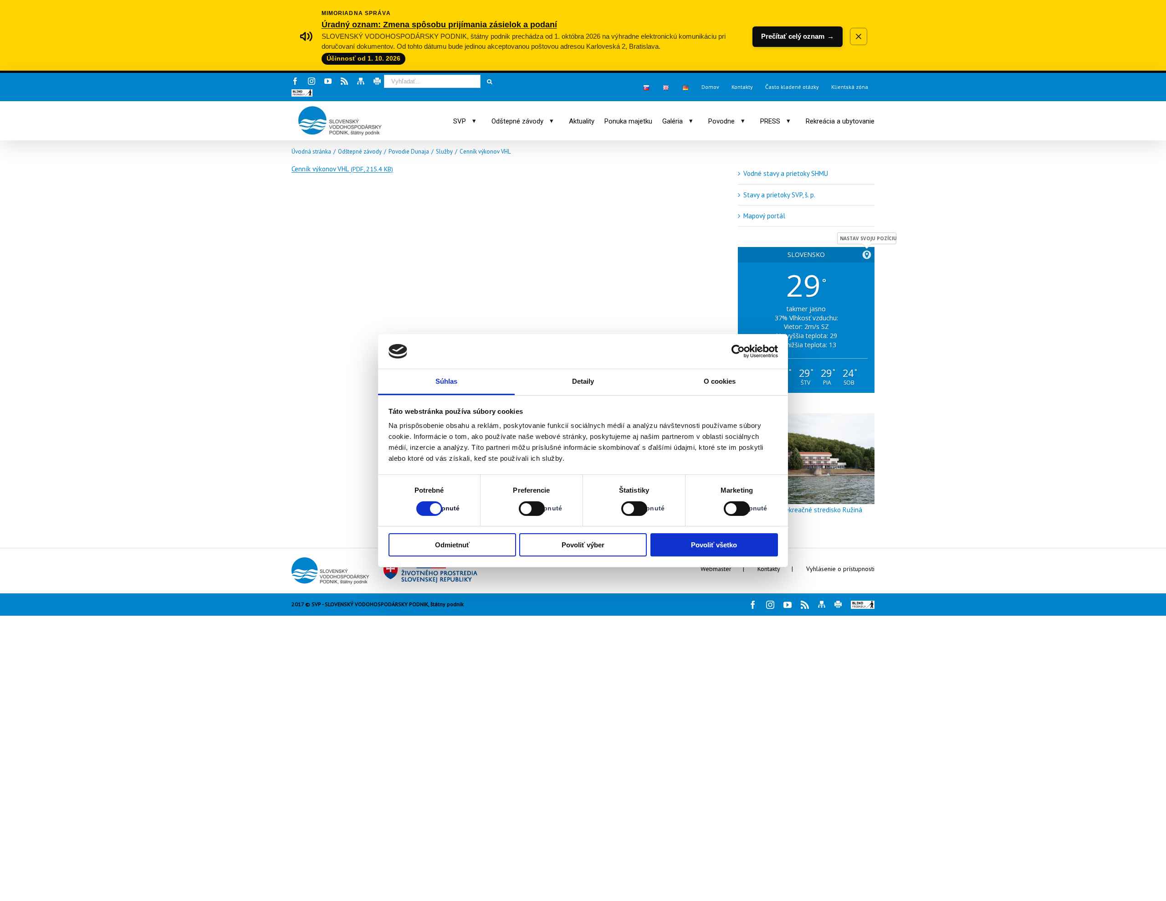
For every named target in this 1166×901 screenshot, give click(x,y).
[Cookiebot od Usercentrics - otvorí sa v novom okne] (738, 351)
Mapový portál (764, 215)
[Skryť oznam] (858, 36)
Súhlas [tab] (446, 381)
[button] (302, 93)
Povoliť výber (583, 545)
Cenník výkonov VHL (342, 169)
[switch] (522, 508)
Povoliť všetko (714, 545)
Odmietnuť (452, 545)
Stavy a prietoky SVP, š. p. (779, 194)
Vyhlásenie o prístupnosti (840, 569)
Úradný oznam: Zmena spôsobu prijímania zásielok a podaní (439, 24)
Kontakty (768, 569)
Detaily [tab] (583, 381)
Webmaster (716, 569)
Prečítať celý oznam (797, 36)
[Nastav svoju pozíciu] (866, 254)
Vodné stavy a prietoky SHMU (785, 173)
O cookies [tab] (720, 381)
